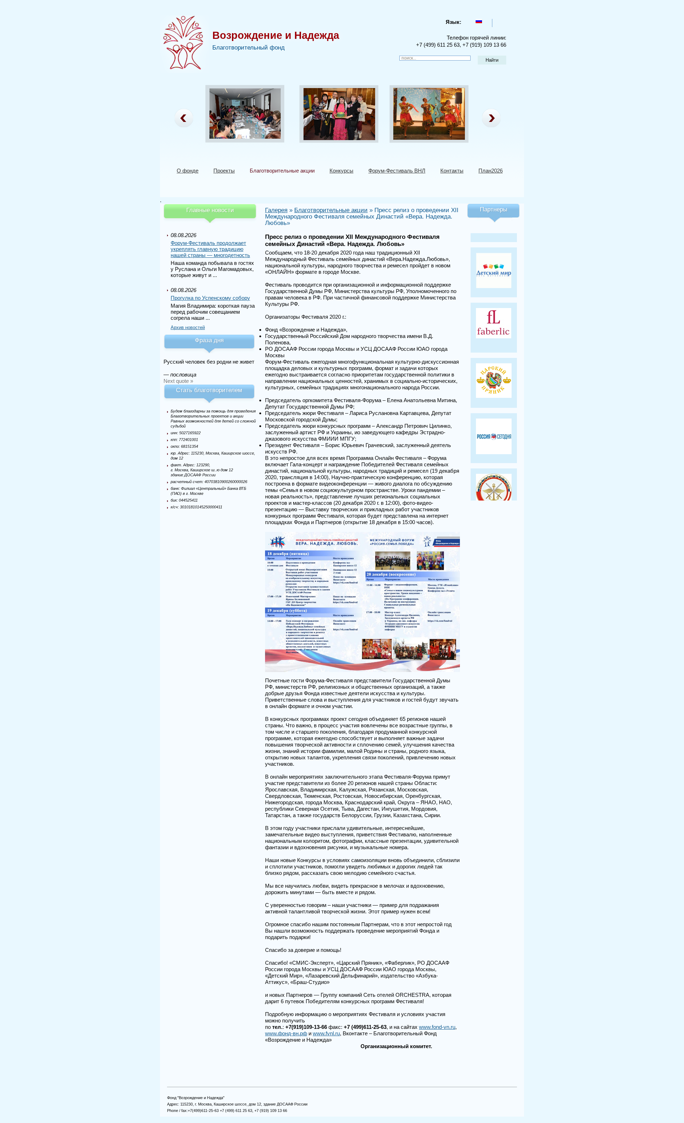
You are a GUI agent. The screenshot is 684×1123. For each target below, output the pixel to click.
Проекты (224, 171)
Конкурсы (341, 171)
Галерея (276, 210)
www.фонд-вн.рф (286, 1033)
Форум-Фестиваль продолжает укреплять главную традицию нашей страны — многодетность (210, 249)
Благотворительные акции (282, 171)
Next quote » (178, 381)
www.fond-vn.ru (437, 1027)
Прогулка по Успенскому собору (210, 298)
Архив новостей (188, 327)
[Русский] (479, 21)
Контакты (451, 171)
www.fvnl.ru (326, 1033)
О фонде (187, 171)
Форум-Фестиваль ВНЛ (396, 171)
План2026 (490, 171)
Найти (492, 60)
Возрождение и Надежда (275, 35)
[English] (498, 21)
